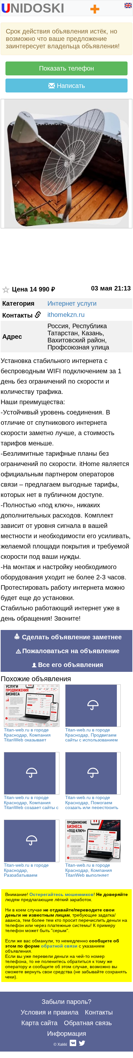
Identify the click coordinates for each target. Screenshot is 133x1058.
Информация (66, 1033)
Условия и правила (49, 1012)
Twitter (82, 1044)
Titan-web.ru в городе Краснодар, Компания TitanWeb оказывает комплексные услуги (27, 737)
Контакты (99, 1012)
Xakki (62, 1044)
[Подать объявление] (95, 9)
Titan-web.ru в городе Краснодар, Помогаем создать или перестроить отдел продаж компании (91, 805)
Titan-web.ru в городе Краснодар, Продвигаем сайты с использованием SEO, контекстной (91, 737)
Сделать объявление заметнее (71, 637)
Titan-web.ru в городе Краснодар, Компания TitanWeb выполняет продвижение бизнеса (88, 872)
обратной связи (59, 945)
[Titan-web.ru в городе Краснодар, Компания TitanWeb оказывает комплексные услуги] (31, 705)
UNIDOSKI (32, 7)
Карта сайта (39, 1022)
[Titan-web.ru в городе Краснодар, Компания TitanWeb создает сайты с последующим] (31, 773)
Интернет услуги (72, 303)
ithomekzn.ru (66, 314)
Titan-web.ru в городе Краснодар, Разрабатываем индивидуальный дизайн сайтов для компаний (30, 875)
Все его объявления (70, 664)
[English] (128, 5)
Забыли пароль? (66, 1001)
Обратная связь (88, 1022)
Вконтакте (73, 1044)
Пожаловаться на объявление (70, 650)
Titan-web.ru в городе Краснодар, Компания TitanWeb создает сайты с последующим (31, 805)
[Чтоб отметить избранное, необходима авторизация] (6, 289)
